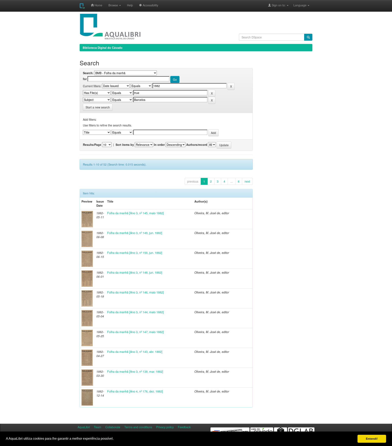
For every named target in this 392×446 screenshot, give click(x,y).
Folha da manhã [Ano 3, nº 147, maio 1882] (135, 332)
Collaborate (112, 427)
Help (130, 5)
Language (297, 5)
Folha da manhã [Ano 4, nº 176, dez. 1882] (135, 391)
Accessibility (150, 5)
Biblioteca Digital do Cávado (102, 48)
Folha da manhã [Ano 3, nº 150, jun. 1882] (134, 253)
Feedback (184, 427)
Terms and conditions (138, 427)
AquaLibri (84, 427)
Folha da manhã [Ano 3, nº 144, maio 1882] (135, 312)
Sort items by (125, 145)
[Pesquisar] (308, 37)
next (247, 181)
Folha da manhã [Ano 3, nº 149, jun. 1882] (134, 233)
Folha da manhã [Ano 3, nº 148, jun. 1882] (134, 272)
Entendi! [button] (372, 438)
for (85, 79)
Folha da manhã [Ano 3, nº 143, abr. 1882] (134, 352)
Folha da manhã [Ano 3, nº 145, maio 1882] (135, 213)
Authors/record (196, 145)
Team (97, 427)
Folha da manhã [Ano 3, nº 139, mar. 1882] (135, 371)
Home (98, 5)
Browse (113, 5)
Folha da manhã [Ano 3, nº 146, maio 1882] (135, 292)
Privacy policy (165, 427)
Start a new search (98, 107)
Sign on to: (278, 5)
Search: (88, 73)
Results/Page (92, 145)
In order (159, 145)
